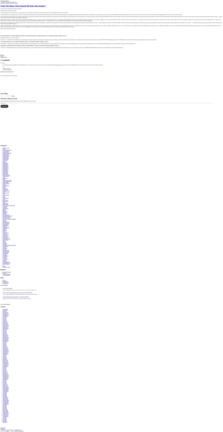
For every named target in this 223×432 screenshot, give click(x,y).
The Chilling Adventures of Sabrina (9, 245)
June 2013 (5, 343)
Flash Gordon (5, 189)
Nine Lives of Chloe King (7, 215)
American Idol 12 (6, 156)
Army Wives (5, 160)
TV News (4, 257)
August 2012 (5, 354)
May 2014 (5, 332)
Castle (4, 177)
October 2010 (5, 377)
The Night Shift (6, 252)
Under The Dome (3, 57)
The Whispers (5, 255)
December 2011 (6, 362)
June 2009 (5, 393)
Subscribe (4, 106)
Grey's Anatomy (6, 198)
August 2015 (5, 316)
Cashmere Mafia (6, 176)
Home (17, 3)
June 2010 (5, 381)
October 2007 (5, 414)
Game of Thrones (6, 192)
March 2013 (5, 346)
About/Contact (12, 3)
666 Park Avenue (6, 147)
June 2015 (5, 318)
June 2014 (5, 331)
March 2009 (5, 397)
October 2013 (5, 339)
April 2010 (5, 383)
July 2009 (4, 392)
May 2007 (5, 420)
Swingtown (5, 243)
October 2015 (5, 314)
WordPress (7, 430)
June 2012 (5, 356)
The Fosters (5, 248)
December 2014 (6, 324)
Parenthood (5, 221)
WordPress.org (5, 283)
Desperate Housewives (7, 181)
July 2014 (4, 330)
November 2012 (6, 351)
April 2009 (5, 396)
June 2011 (5, 368)
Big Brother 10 (5, 163)
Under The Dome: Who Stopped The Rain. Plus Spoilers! (23, 6)
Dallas (4, 179)
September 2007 (6, 415)
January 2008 (5, 411)
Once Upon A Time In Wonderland (9, 219)
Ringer (4, 231)
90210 (4, 149)
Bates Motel (5, 162)
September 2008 (6, 403)
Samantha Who (5, 232)
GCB (4, 193)
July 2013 (4, 342)
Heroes (4, 202)
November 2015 (6, 313)
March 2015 (5, 321)
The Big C (5, 244)
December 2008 (6, 400)
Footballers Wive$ (6, 190)
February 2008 (5, 410)
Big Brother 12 (5, 165)
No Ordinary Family (6, 216)
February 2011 (5, 373)
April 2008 (5, 408)
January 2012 (5, 361)
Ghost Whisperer (6, 195)
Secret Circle (5, 235)
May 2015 (5, 319)
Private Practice (5, 224)
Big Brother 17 (5, 170)
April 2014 (5, 333)
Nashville (4, 213)
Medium (4, 210)
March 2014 (5, 334)
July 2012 (4, 355)
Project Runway (6, 225)
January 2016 (5, 312)
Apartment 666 (5, 159)
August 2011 (5, 366)
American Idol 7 (6, 157)
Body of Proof (5, 174)
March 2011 (5, 371)
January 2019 (5, 309)
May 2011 (5, 369)
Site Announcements (6, 238)
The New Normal (6, 251)
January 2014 (5, 336)
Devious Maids (5, 182)
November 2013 (6, 338)
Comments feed (6, 282)
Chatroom (8, 3)
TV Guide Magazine (6, 274)
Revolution (5, 230)
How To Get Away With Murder (9, 205)
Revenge (4, 229)
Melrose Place (5, 211)
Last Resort (5, 207)
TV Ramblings (5, 258)
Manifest (4, 209)
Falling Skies (5, 188)
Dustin (4, 296)
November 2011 (6, 363)
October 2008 (5, 402)
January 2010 (5, 386)
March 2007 (5, 422)
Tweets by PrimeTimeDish (5, 304)
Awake (4, 161)
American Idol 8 (6, 158)
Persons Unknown (6, 222)
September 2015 (6, 315)
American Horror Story (7, 153)
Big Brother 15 (5, 168)
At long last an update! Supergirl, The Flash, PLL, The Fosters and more (19, 292)
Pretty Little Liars (6, 223)
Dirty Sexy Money (6, 183)
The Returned (5, 253)
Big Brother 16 (5, 169)
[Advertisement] (111, 84)
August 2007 (5, 416)
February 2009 (5, 398)
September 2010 (6, 378)
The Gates (5, 249)
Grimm (4, 199)
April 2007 (5, 421)
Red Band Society (6, 227)
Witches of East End (6, 267)
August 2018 (5, 310)
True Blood (5, 256)
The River (5, 254)
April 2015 (5, 320)
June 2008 (5, 406)
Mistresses (5, 212)
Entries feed (5, 281)
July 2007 (4, 417)
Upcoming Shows (6, 264)
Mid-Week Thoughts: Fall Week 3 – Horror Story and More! (18, 296)
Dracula (4, 184)
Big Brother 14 (5, 167)
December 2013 (6, 337)
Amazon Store (3, 3)
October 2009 (5, 389)
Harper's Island (5, 201)
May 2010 (5, 382)
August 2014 (5, 329)
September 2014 (6, 328)
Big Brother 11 (5, 164)
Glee (4, 196)
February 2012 (5, 360)
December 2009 (6, 387)
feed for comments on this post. (7, 71)
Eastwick (4, 186)
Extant (4, 187)
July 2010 (4, 380)
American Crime (6, 152)
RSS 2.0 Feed (3, 427)
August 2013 (5, 341)
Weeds (4, 266)
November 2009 (6, 388)
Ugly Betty (5, 260)
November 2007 (6, 413)
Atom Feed (2, 428)
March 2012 (5, 359)
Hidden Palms (5, 204)
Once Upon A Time (6, 218)
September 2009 (6, 390)
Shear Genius (5, 237)
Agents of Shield (6, 151)
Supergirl (4, 242)
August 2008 (5, 404)
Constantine (5, 178)
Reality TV (5, 226)
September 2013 (6, 340)
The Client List (5, 246)
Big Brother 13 (5, 166)
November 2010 (6, 376)
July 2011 (4, 367)
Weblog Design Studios (19, 430)
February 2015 (5, 322)
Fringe (4, 191)
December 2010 (6, 375)
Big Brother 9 (5, 172)
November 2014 (6, 325)
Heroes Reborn (5, 203)
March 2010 (5, 384)
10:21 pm (10, 69)
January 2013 (5, 348)
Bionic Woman (5, 173)
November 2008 (6, 401)
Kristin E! (4, 273)
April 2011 (5, 370)
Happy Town (5, 200)
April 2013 (5, 345)
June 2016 (5, 311)
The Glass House (6, 250)
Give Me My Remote (7, 272)
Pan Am (4, 220)
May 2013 (5, 344)
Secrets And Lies (6, 236)
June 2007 (5, 419)
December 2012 (6, 350)
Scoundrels (5, 233)
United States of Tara (7, 262)
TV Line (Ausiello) (6, 275)
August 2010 (5, 379)
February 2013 (5, 347)
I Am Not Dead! (9, 288)
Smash (4, 241)
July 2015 (4, 317)
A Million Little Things (7, 150)
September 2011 (6, 365)
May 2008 (5, 407)
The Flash (4, 247)
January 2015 (5, 323)
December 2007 (6, 412)
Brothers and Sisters (6, 175)
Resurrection (5, 228)
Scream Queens (6, 234)
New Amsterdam (6, 214)
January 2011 (5, 374)
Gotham (4, 197)
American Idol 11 (6, 155)
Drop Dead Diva (6, 185)
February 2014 (5, 335)
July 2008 (4, 405)
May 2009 (5, 394)
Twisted (4, 259)
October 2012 (5, 352)
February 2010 (5, 385)
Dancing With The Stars (7, 180)
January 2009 (5, 399)
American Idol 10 (6, 154)
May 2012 (5, 357)
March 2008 (5, 409)
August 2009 (5, 391)
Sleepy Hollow (5, 239)
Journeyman (5, 206)
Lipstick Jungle (5, 208)
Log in (4, 280)
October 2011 (5, 364)
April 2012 (5, 358)
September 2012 (6, 353)
